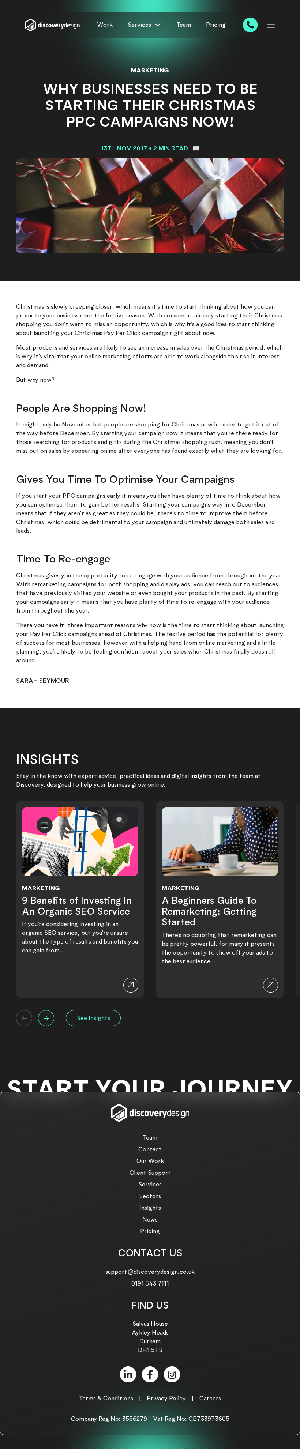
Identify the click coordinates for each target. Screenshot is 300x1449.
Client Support (150, 1173)
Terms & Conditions (106, 1398)
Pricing (216, 25)
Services (150, 1184)
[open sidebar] (271, 25)
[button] (24, 1018)
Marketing (150, 70)
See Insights (93, 1018)
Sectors (150, 1196)
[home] (52, 25)
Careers (210, 1398)
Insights (150, 1208)
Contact (150, 1149)
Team (183, 25)
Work (105, 25)
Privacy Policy (166, 1398)
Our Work (150, 1161)
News (150, 1219)
